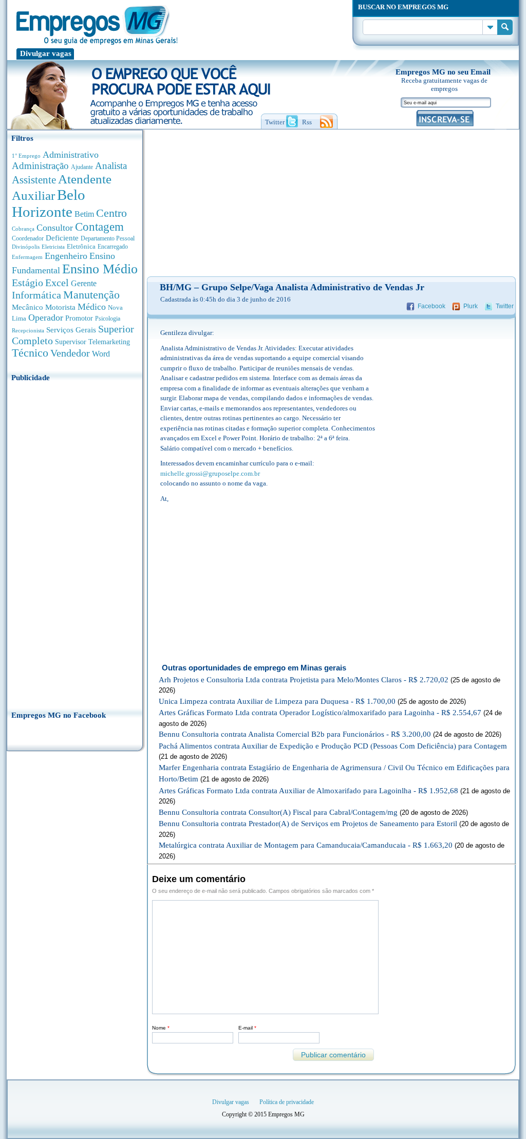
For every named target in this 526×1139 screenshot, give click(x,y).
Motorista (60, 307)
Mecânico (27, 307)
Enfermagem (27, 257)
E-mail (247, 1028)
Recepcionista (28, 330)
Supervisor (70, 342)
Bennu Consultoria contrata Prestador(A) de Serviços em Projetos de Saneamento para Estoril (308, 823)
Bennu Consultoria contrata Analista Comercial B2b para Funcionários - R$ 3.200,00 (295, 734)
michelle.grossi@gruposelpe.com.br (210, 473)
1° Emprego (26, 156)
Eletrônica (81, 246)
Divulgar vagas (45, 53)
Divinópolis (26, 247)
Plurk (470, 306)
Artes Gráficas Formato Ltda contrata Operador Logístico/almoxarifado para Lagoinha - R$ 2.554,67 (320, 712)
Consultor (54, 227)
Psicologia (107, 318)
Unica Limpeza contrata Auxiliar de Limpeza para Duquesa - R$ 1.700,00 (277, 701)
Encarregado (113, 247)
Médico (92, 307)
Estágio (27, 282)
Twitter (505, 306)
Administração (40, 165)
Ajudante (82, 167)
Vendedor (70, 353)
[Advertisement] (75, 543)
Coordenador (28, 238)
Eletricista (53, 247)
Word (101, 353)
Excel (57, 282)
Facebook (431, 306)
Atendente (84, 179)
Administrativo (71, 155)
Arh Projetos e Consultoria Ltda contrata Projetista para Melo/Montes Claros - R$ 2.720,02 (303, 680)
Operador (45, 317)
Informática (36, 295)
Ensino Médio (100, 269)
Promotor (79, 318)
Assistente (34, 179)
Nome (161, 1028)
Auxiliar (33, 195)
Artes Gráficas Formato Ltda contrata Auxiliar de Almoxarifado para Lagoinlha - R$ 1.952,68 (308, 791)
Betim (84, 214)
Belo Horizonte (48, 203)
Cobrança (23, 229)
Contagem (99, 226)
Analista (111, 165)
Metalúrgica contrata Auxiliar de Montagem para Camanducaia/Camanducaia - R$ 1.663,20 (306, 845)
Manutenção (91, 295)
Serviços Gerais (71, 330)
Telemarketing (109, 342)
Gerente (84, 283)
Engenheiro (66, 256)
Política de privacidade (286, 1102)
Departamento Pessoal (108, 238)
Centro (111, 213)
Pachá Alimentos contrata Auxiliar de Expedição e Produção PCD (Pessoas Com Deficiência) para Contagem (333, 746)
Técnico (30, 353)
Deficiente (62, 238)
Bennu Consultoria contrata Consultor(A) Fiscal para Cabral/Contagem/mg (278, 812)
